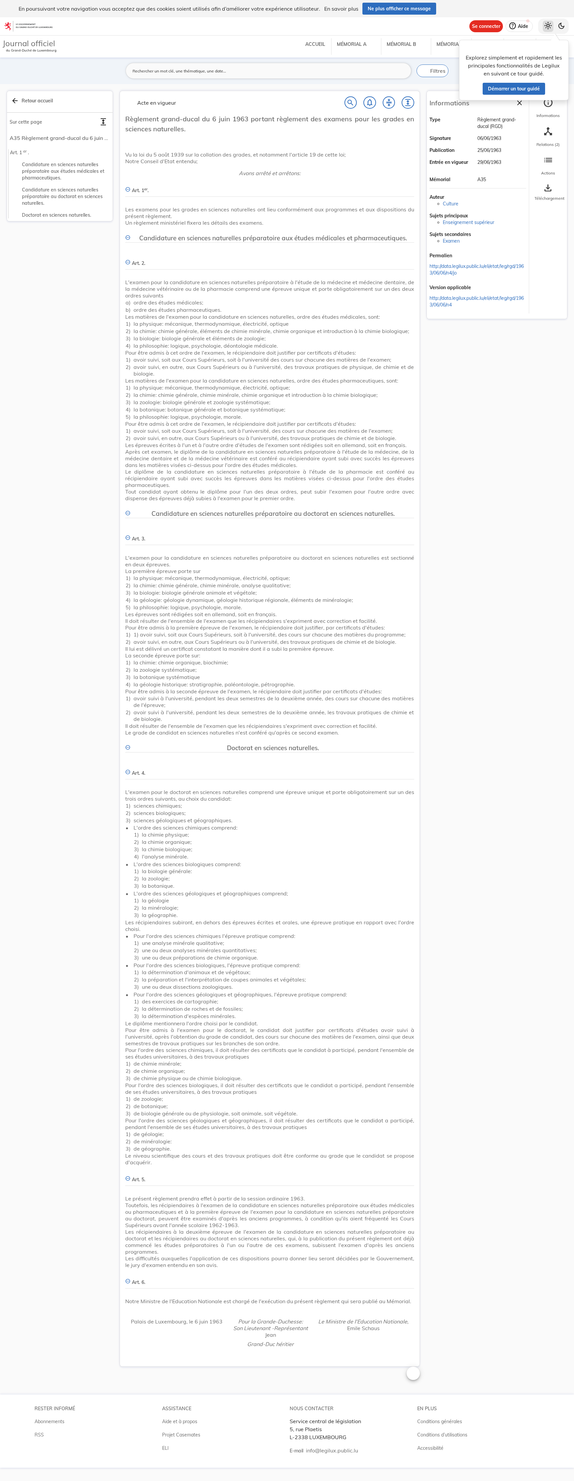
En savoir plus (341, 8)
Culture (450, 204)
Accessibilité (430, 1448)
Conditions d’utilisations (442, 1435)
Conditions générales (439, 1421)
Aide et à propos (179, 1421)
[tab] (548, 108)
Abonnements (49, 1421)
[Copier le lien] (461, 256)
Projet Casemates (181, 1435)
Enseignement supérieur (468, 222)
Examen (451, 241)
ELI (165, 1448)
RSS (39, 1435)
